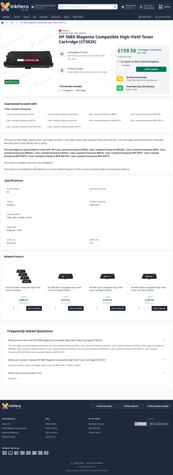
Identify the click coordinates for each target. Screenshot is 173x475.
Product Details (75, 68)
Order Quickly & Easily (158, 406)
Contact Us (50, 437)
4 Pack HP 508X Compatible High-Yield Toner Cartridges (23, 288)
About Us (6, 424)
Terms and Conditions (94, 463)
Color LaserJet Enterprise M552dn (63, 114)
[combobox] (88, 6)
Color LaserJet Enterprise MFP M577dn (23, 126)
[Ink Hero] (15, 6)
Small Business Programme (14, 428)
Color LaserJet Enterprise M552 (20, 114)
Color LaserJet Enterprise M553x (62, 120)
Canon (17, 17)
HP (34, 17)
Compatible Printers (77, 52)
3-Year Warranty (104, 406)
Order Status (94, 432)
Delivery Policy (8, 437)
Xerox (66, 17)
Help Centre (50, 424)
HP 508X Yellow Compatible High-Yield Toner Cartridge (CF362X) (148, 288)
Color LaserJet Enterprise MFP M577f (64, 126)
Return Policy (51, 428)
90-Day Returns (131, 406)
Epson (26, 17)
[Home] (2, 22)
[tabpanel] (28, 60)
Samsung (55, 17)
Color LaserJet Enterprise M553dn (145, 114)
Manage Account (96, 424)
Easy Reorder (95, 428)
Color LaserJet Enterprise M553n (20, 120)
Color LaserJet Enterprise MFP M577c (146, 120)
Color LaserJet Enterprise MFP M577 (105, 120)
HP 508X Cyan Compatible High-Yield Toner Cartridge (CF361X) (106, 288)
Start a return (51, 432)
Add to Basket (155, 69)
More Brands (78, 17)
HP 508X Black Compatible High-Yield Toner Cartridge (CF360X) (64, 288)
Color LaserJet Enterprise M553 (103, 114)
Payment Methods (10, 432)
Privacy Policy (79, 463)
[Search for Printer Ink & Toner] (115, 6)
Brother (6, 17)
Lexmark (43, 17)
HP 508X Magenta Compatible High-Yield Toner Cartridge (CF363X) (43, 22)
